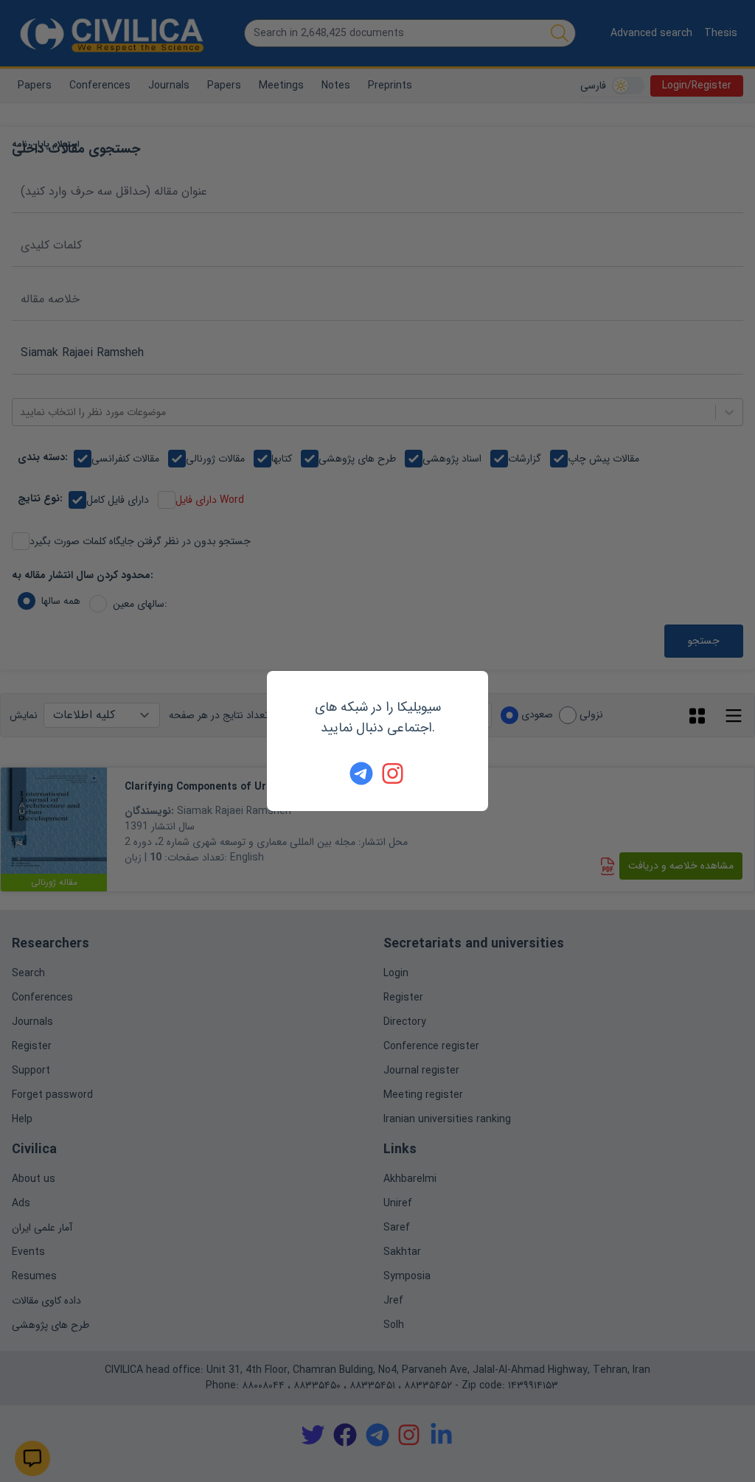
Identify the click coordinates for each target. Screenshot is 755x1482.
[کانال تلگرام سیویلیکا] (361, 773)
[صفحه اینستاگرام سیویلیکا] (394, 773)
